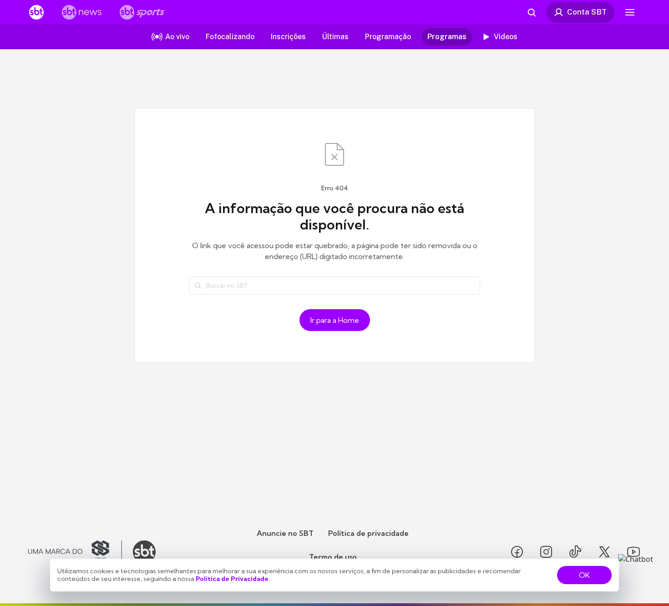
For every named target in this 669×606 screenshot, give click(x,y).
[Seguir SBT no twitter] (604, 552)
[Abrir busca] (531, 12)
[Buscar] (198, 285)
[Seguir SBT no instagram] (546, 552)
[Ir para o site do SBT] (144, 551)
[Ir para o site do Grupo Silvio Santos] (75, 551)
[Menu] (630, 12)
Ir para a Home (334, 320)
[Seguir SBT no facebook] (517, 552)
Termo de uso (333, 556)
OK (584, 575)
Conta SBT (587, 11)
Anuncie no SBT (285, 533)
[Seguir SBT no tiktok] (575, 552)
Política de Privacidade (232, 579)
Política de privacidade (368, 533)
